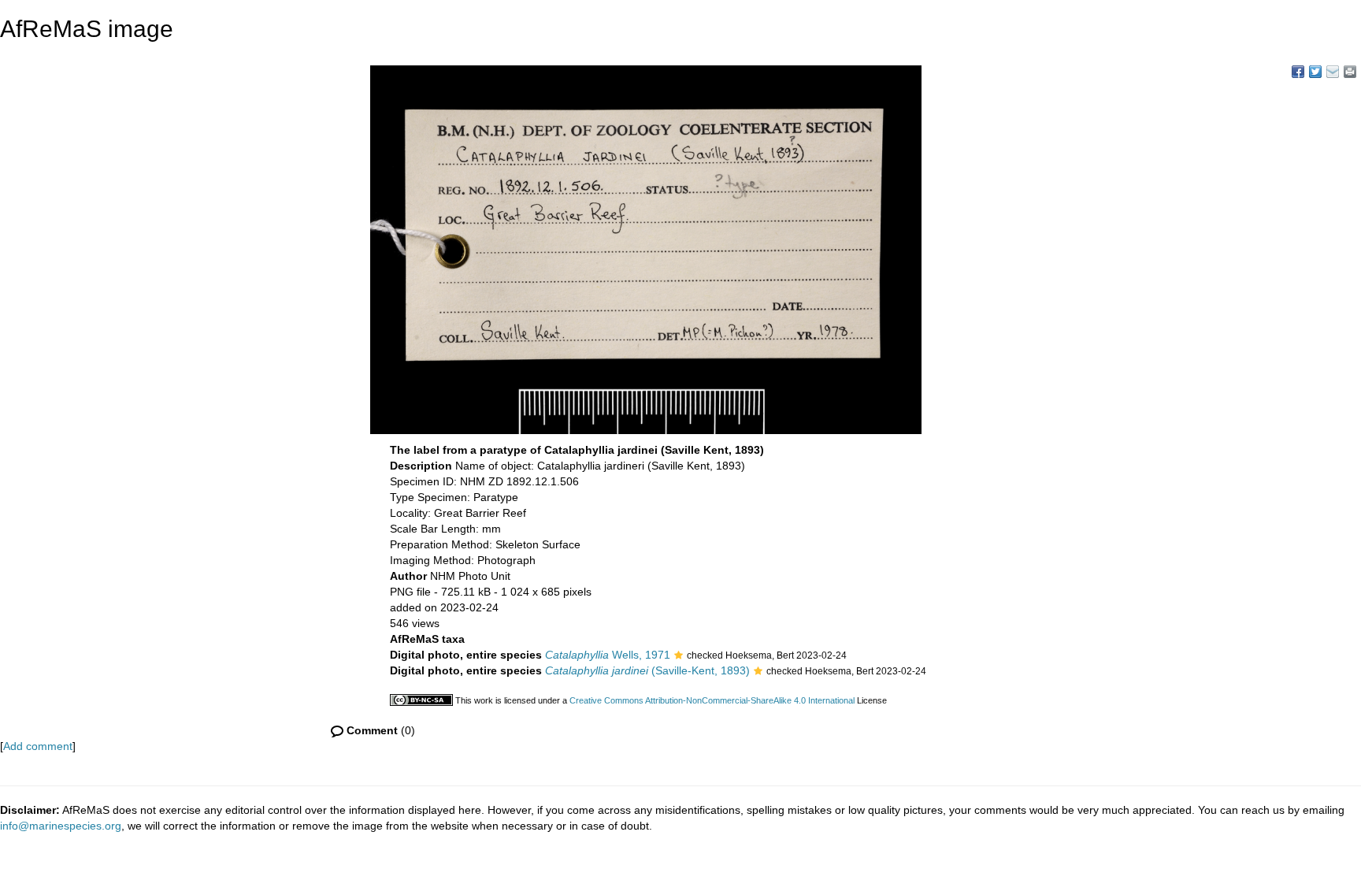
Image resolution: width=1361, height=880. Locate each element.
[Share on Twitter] (1315, 71)
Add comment (37, 746)
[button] (678, 656)
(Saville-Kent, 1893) (647, 670)
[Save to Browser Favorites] (1332, 71)
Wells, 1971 (607, 654)
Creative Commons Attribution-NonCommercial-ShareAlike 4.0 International (712, 700)
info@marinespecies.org (60, 825)
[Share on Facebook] (1298, 71)
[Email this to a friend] (1350, 71)
